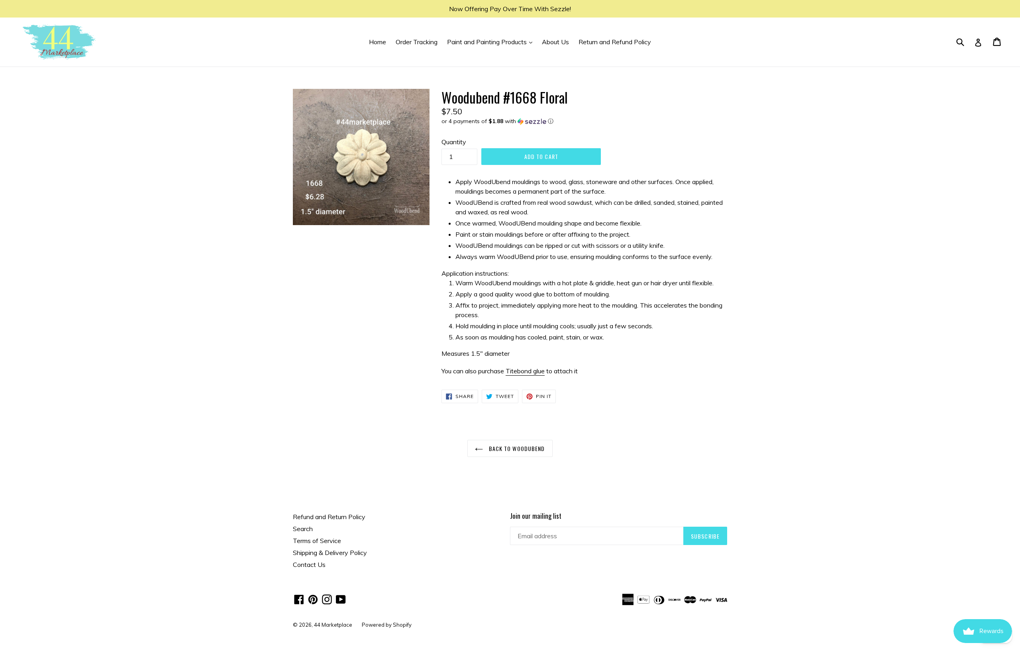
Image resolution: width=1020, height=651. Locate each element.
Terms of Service (317, 541)
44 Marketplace (333, 625)
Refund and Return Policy (329, 517)
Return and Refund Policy (615, 42)
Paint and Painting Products (491, 41)
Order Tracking (416, 42)
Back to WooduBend (516, 448)
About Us (555, 42)
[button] (584, 121)
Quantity (453, 142)
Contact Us (309, 565)
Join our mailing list (535, 516)
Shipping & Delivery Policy (330, 553)
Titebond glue (525, 371)
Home (377, 42)
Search (303, 529)
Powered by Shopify (387, 625)
